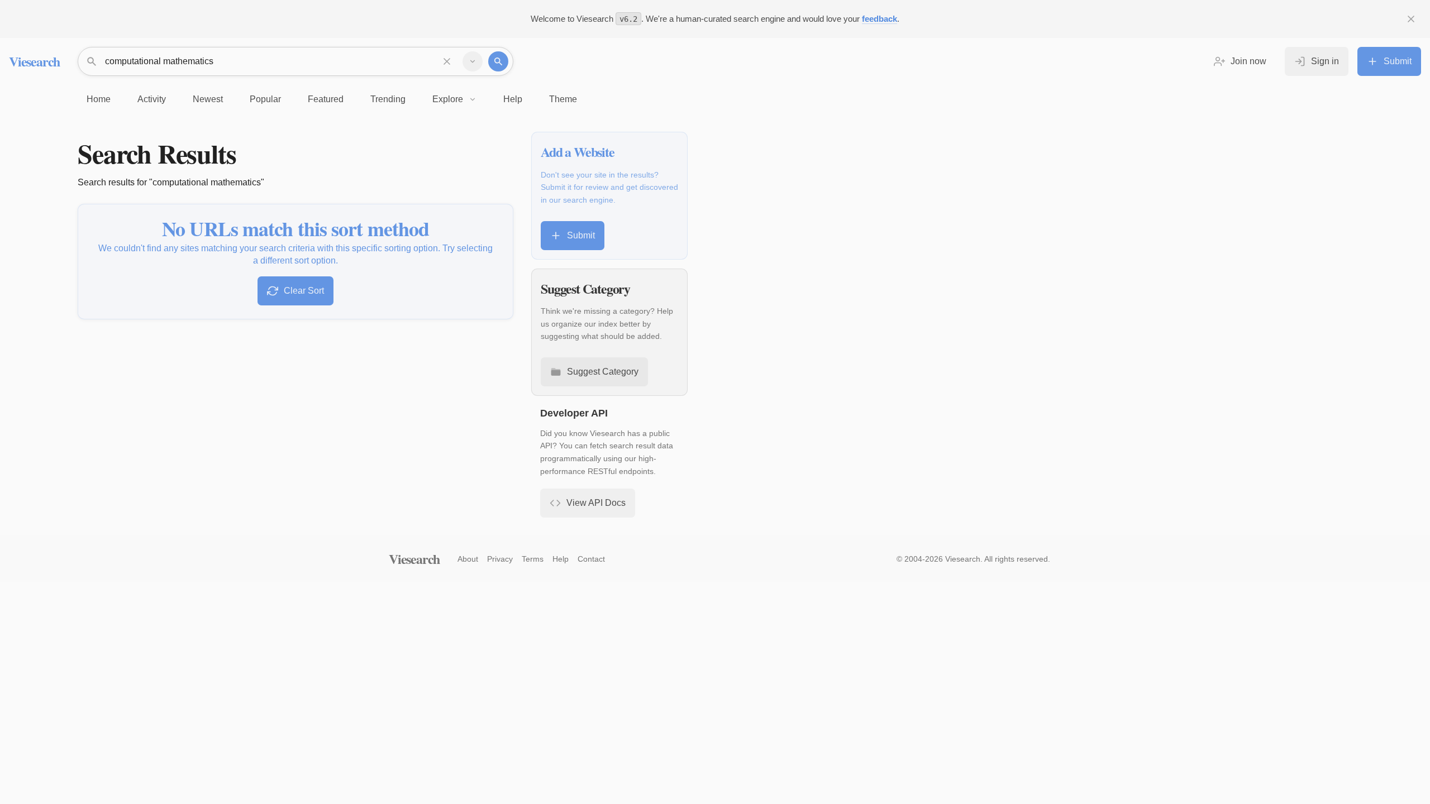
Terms (533, 558)
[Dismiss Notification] (1411, 19)
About (467, 558)
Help (560, 558)
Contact (591, 558)
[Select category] (473, 61)
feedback (879, 18)
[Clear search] (447, 61)
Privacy (500, 558)
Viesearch (34, 61)
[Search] (498, 61)
